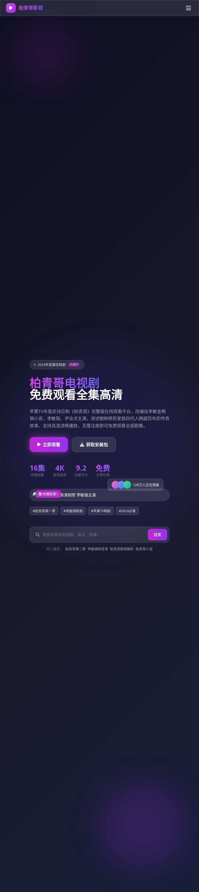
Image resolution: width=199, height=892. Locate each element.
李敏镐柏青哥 (98, 548)
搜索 (157, 534)
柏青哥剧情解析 (122, 548)
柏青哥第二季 (75, 548)
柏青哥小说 (144, 548)
